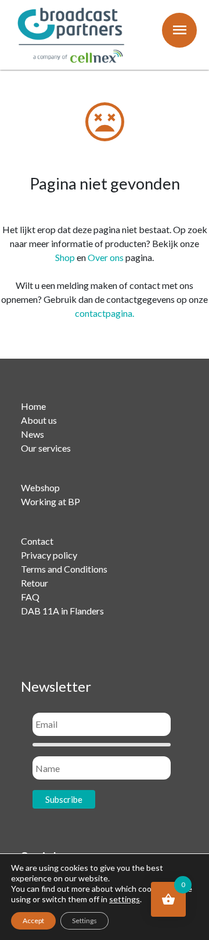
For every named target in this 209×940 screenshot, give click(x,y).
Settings (84, 920)
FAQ (30, 596)
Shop (65, 257)
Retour (34, 582)
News (32, 433)
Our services (46, 447)
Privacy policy (49, 554)
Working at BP (50, 501)
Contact (37, 540)
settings (124, 899)
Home (33, 406)
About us (39, 420)
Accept (33, 920)
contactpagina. (104, 313)
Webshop (40, 487)
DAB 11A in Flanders (62, 610)
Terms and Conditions (64, 568)
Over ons (106, 257)
